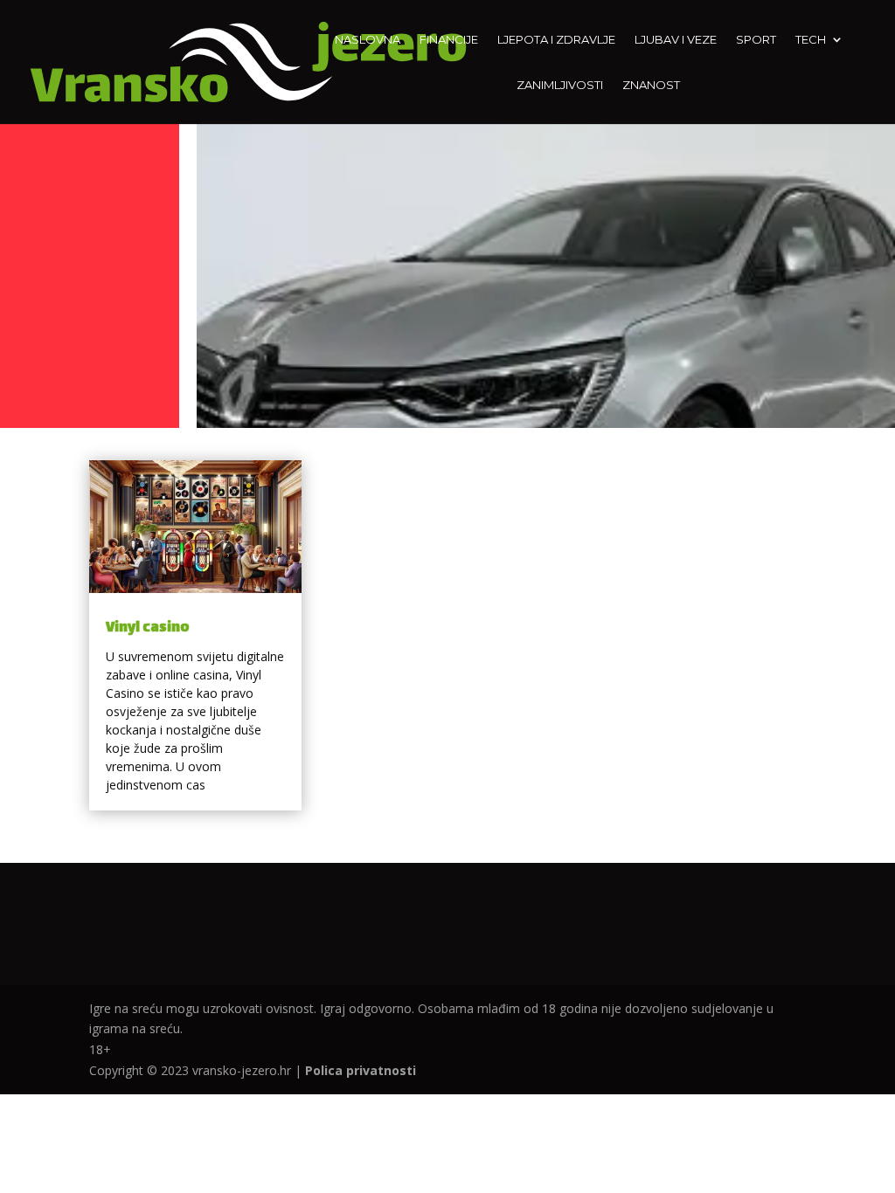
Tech (810, 39)
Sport (756, 39)
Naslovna (367, 39)
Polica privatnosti (360, 1070)
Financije (449, 39)
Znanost (651, 85)
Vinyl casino (148, 628)
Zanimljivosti (560, 85)
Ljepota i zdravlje (556, 39)
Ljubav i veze (676, 39)
